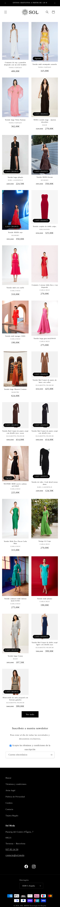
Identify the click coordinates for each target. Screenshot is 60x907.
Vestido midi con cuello (15, 288)
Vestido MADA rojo (15, 233)
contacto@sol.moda (15, 855)
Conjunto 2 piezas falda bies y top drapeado (45, 286)
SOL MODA (24, 905)
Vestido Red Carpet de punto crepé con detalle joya (45, 432)
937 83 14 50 (12, 849)
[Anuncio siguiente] (55, 3)
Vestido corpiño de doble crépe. (45, 227)
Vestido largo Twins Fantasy (15, 120)
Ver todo (30, 714)
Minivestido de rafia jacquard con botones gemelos (15, 699)
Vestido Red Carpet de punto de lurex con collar (45, 381)
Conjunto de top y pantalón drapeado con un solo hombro (15, 64)
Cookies (9, 803)
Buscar (8, 778)
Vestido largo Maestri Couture (15, 389)
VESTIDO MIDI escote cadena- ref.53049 (15, 485)
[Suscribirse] (51, 755)
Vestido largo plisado (15, 177)
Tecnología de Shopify (38, 905)
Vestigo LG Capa (45, 541)
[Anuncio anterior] (5, 3)
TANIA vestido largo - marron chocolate (44, 121)
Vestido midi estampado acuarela (45, 64)
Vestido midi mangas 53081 (15, 336)
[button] (6, 12)
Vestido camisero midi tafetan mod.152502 (15, 600)
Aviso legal (10, 790)
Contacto (9, 809)
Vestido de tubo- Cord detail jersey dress (45, 483)
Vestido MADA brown (45, 177)
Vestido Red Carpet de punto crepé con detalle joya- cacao (15, 432)
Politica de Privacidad (15, 797)
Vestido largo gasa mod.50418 (45, 339)
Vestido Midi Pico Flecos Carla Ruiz (15, 542)
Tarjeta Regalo (12, 816)
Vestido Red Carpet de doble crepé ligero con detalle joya (45, 644)
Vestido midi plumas (44, 599)
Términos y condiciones (16, 784)
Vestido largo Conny (15, 656)
